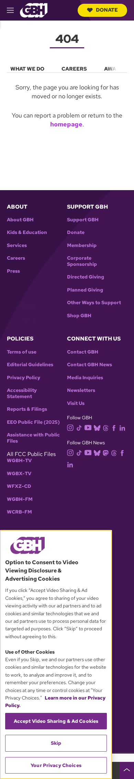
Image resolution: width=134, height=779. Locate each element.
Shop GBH (79, 316)
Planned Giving (85, 290)
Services (17, 245)
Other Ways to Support (94, 303)
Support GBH (83, 220)
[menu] (67, 67)
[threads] (106, 427)
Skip (56, 743)
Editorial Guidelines (30, 365)
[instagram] (70, 427)
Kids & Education (27, 232)
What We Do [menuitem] (27, 68)
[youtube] (88, 427)
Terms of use (21, 352)
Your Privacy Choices (56, 765)
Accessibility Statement (22, 393)
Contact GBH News (89, 365)
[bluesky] (97, 427)
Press (13, 271)
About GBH (20, 220)
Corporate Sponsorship (82, 261)
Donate (107, 10)
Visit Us (76, 403)
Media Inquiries (85, 378)
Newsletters (81, 390)
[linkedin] (122, 427)
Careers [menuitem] (74, 68)
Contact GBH (82, 352)
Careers (16, 258)
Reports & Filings (27, 409)
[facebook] (114, 427)
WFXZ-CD (19, 486)
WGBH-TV (19, 460)
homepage (66, 124)
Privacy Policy (23, 378)
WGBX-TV (19, 474)
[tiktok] (79, 427)
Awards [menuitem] (115, 68)
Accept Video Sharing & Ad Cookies (56, 721)
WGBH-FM (20, 499)
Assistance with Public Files (33, 438)
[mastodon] (106, 452)
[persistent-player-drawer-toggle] (127, 770)
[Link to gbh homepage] (33, 9)
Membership (82, 245)
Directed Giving (85, 277)
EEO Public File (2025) (33, 422)
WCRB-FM (19, 512)
